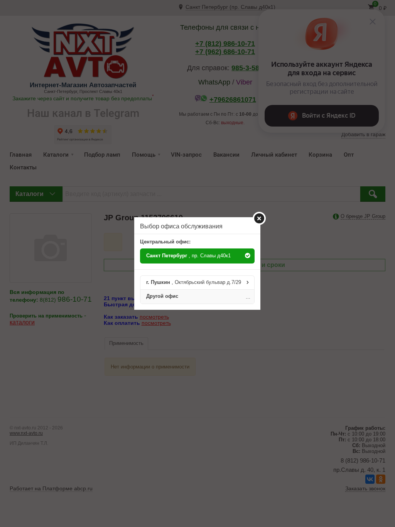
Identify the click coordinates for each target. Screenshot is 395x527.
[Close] (259, 218)
